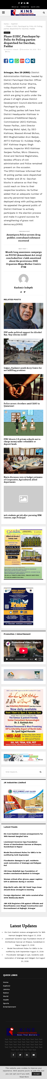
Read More (24, 1077)
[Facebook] (13, 1055)
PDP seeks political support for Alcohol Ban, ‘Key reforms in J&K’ (23, 333)
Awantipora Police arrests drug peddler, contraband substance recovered (23, 237)
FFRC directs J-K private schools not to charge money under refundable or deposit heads (22, 441)
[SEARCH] (40, 771)
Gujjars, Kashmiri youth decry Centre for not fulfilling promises (23, 369)
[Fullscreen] (40, 659)
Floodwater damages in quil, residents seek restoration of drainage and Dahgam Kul (22, 863)
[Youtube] (33, 1055)
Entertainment (9, 1007)
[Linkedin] (27, 1055)
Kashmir (7, 32)
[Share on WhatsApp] (17, 61)
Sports (6, 1003)
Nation (6, 993)
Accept (37, 1074)
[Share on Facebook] (6, 61)
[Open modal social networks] (33, 61)
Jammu (6, 989)
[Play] (7, 659)
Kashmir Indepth (12, 49)
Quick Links (35, 7)
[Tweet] (11, 61)
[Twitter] (20, 1055)
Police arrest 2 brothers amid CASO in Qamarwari (22, 404)
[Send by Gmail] (22, 61)
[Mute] (36, 659)
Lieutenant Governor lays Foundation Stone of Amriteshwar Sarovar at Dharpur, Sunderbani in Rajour (23, 844)
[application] (23, 651)
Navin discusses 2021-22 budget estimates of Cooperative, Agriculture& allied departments (23, 479)
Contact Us (25, 7)
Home (5, 982)
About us (15, 7)
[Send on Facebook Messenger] (27, 61)
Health (6, 1000)
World (5, 996)
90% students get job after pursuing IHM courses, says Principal (23, 516)
